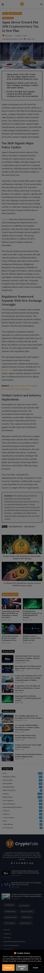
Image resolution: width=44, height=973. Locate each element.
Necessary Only (22, 968)
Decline (35, 968)
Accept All (8, 968)
